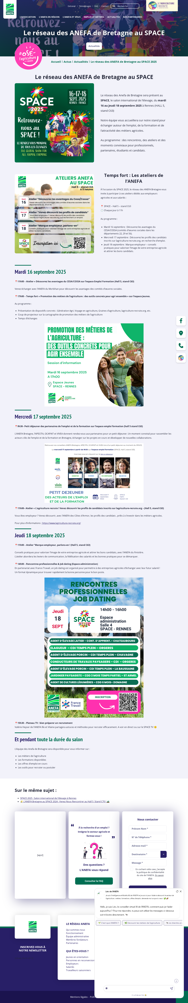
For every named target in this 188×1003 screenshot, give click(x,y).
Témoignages (85, 6)
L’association (28, 17)
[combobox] (148, 854)
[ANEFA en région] (181, 333)
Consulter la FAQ (94, 881)
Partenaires (72, 943)
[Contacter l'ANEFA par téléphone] (181, 345)
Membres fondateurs (77, 939)
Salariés (70, 966)
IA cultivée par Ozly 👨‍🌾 (139, 995)
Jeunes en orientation (77, 957)
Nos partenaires (132, 17)
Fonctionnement (74, 933)
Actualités (113, 17)
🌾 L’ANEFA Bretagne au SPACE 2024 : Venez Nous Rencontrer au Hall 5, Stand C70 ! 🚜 (64, 801)
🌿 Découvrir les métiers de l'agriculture (142, 923)
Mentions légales (79, 996)
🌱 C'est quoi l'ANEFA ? (108, 923)
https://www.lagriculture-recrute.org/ (61, 523)
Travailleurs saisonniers (78, 970)
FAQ (96, 6)
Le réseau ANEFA (78, 924)
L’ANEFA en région (49, 17)
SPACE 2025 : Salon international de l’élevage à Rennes (48, 798)
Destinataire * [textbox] (139, 854)
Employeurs (72, 963)
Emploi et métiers (94, 17)
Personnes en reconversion (80, 960)
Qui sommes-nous (75, 929)
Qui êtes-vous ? (77, 951)
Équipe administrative (77, 936)
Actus (67, 62)
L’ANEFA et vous (72, 17)
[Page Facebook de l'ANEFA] (181, 321)
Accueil (56, 62)
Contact (104, 6)
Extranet (72, 6)
